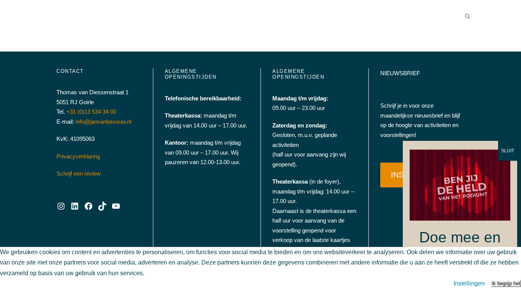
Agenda (221, 17)
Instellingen (469, 283)
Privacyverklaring (78, 156)
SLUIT (507, 150)
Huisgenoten (383, 17)
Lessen (345, 17)
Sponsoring (308, 17)
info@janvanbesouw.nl (103, 121)
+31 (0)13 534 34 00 (91, 111)
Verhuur (261, 17)
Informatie (427, 17)
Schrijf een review (78, 173)
